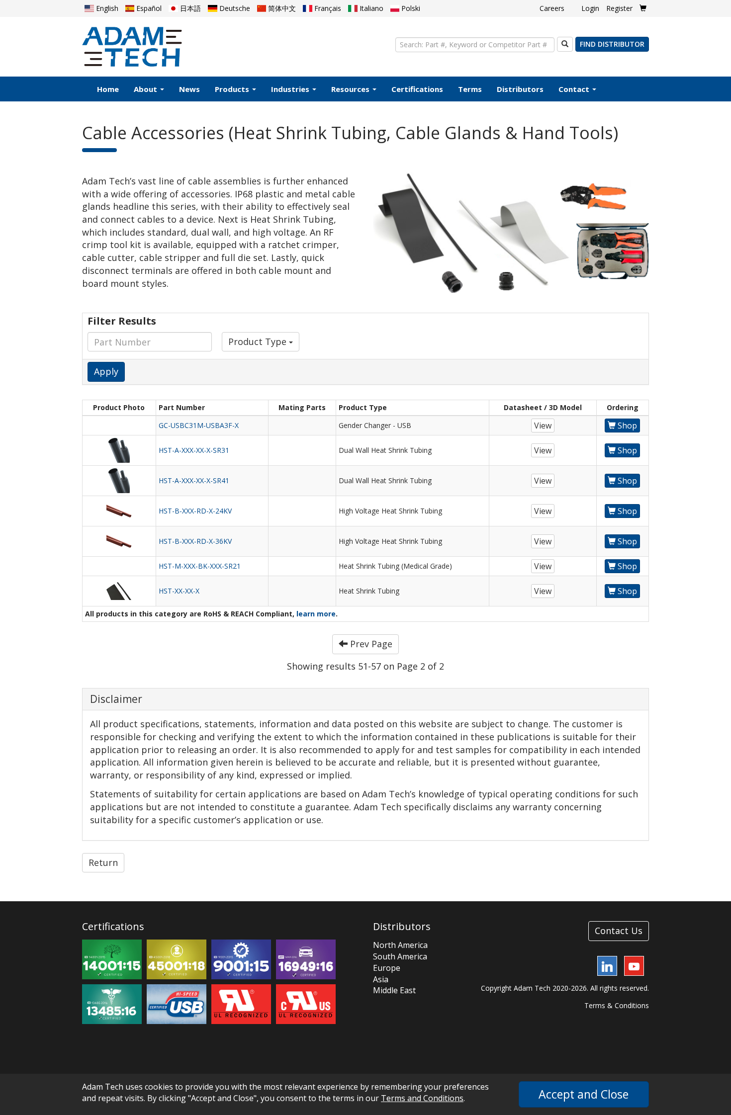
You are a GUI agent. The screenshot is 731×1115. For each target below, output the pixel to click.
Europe (386, 967)
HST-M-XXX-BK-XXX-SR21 (200, 566)
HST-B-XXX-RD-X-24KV (195, 510)
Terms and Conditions (422, 1098)
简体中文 (281, 8)
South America (400, 956)
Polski (409, 8)
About (146, 89)
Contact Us (618, 931)
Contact (574, 89)
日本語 (189, 8)
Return (103, 862)
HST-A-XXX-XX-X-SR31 (194, 450)
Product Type (258, 341)
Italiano (370, 8)
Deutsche (233, 8)
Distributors (520, 89)
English (106, 8)
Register (619, 8)
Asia (380, 979)
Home (108, 89)
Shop (626, 425)
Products (233, 89)
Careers (552, 8)
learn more (316, 613)
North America (400, 945)
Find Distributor (612, 44)
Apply (106, 371)
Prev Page (370, 644)
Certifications (417, 89)
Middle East (394, 990)
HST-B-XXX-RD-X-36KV (195, 541)
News (189, 89)
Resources (351, 89)
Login (590, 8)
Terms (470, 89)
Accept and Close (584, 1094)
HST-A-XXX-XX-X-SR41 (194, 480)
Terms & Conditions (616, 1005)
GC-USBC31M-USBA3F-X (199, 425)
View (542, 425)
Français (326, 8)
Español (148, 8)
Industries (291, 89)
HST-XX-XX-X (179, 591)
